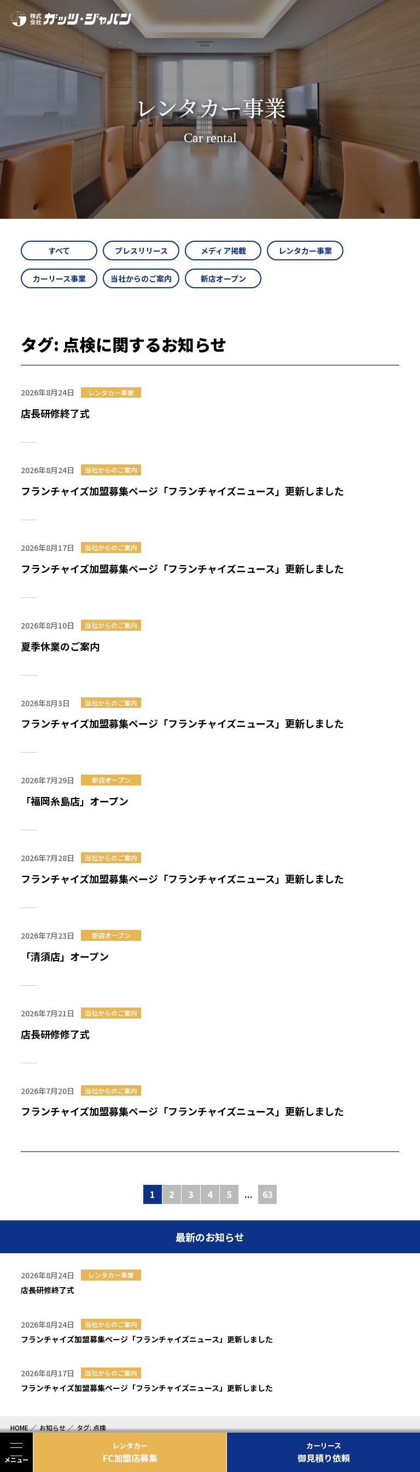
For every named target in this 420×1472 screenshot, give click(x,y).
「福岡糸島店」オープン (75, 801)
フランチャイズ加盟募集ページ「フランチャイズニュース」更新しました (182, 491)
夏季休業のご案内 (60, 646)
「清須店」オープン (65, 956)
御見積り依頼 (324, 1452)
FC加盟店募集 (130, 1452)
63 (267, 1194)
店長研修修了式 (55, 1034)
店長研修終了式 (55, 413)
